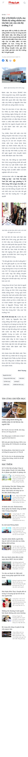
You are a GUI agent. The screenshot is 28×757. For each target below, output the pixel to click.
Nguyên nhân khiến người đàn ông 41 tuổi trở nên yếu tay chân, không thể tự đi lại (13, 541)
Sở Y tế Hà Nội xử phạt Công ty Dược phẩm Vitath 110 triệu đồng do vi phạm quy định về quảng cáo (14, 470)
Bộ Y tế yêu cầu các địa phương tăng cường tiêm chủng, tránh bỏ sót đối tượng (13, 458)
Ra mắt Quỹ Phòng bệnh (10, 525)
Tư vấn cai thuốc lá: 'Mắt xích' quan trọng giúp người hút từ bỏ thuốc (13, 575)
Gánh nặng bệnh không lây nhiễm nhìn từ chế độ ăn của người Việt (12, 422)
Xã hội (4, 14)
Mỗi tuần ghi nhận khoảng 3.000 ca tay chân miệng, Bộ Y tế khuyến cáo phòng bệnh (14, 444)
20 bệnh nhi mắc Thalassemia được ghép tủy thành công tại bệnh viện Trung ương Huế (14, 509)
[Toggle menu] (3, 2)
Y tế (8, 14)
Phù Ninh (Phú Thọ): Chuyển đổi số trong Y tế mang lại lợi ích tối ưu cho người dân (14, 594)
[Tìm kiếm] (25, 3)
